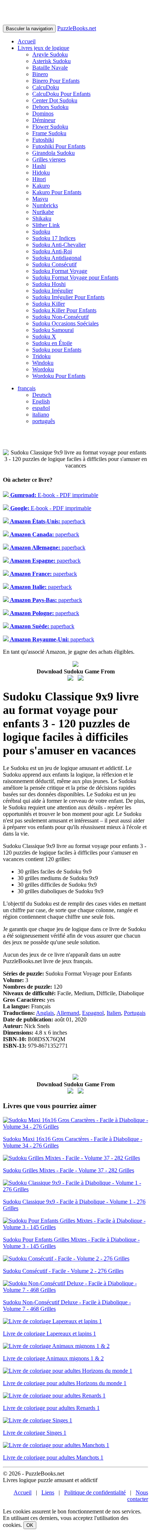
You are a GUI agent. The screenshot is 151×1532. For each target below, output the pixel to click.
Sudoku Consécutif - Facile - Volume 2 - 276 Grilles (63, 1271)
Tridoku (41, 356)
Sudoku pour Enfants (56, 350)
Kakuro (41, 186)
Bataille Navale (50, 68)
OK (29, 1525)
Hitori (39, 179)
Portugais (135, 1013)
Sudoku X (44, 336)
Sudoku (41, 231)
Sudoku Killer (48, 304)
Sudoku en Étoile (52, 343)
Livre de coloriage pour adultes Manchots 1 (53, 1457)
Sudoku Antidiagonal (56, 258)
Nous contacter (137, 1495)
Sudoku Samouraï (53, 330)
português (43, 421)
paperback (47, 521)
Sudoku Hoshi (49, 284)
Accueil (27, 41)
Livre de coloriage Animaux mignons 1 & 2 (53, 1358)
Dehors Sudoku (50, 107)
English (41, 401)
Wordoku (43, 369)
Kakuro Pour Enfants (56, 192)
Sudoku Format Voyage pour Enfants (75, 277)
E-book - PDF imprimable (53, 495)
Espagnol (93, 1013)
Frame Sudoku (49, 133)
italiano (40, 414)
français (27, 388)
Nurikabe (43, 212)
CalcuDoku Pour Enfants (61, 94)
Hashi (39, 166)
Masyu (40, 199)
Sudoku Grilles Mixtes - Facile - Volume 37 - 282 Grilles (68, 1170)
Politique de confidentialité (95, 1492)
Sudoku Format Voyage (59, 271)
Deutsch (41, 395)
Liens (47, 1492)
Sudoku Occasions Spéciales (65, 323)
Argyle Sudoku (50, 54)
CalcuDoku (45, 87)
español (41, 408)
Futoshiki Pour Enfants (58, 146)
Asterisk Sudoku (51, 61)
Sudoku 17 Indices (54, 238)
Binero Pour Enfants (56, 81)
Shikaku (41, 218)
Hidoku (41, 172)
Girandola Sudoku (53, 153)
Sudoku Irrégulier (52, 291)
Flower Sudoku (50, 127)
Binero (40, 74)
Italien (114, 1013)
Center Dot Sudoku (54, 100)
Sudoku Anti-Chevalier (59, 245)
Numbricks (45, 205)
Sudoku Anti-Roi (52, 251)
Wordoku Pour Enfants (58, 376)
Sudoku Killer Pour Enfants (64, 310)
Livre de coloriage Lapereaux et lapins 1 (49, 1333)
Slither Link (46, 225)
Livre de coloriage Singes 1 (34, 1433)
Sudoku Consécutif (54, 264)
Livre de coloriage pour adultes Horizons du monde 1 (64, 1383)
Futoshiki (43, 140)
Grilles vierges (49, 159)
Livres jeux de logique (43, 48)
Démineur (43, 120)
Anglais (45, 1013)
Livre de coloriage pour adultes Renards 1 (51, 1408)
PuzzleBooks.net (76, 28)
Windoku (43, 363)
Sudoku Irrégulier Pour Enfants (68, 297)
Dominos (43, 113)
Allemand (67, 1013)
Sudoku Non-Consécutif (60, 317)
